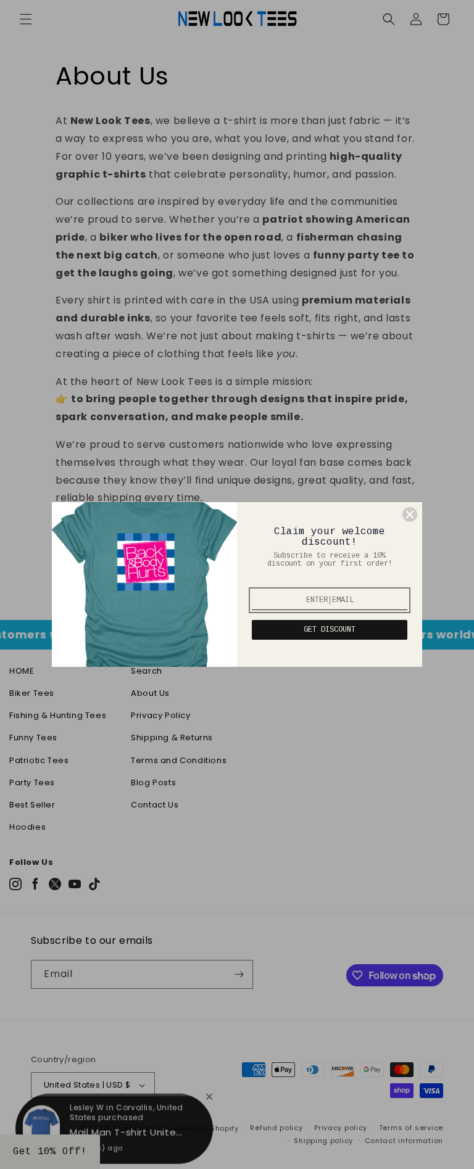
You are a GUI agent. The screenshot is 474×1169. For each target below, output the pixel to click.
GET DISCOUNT (330, 630)
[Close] (409, 514)
